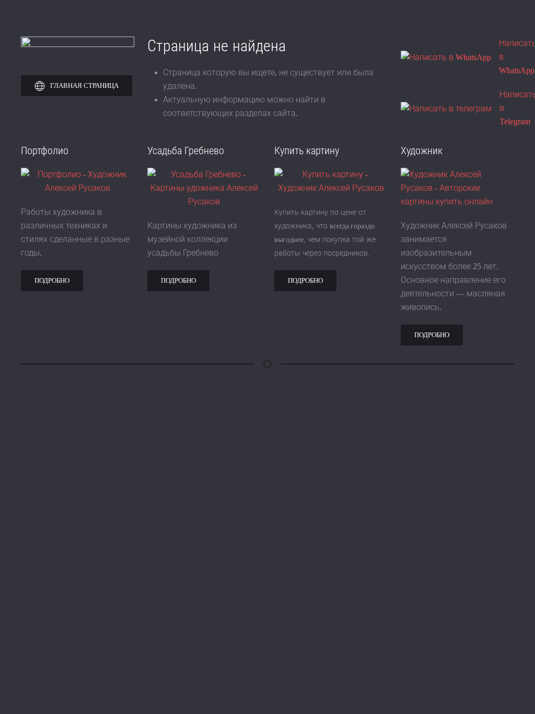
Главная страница (84, 85)
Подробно (51, 280)
